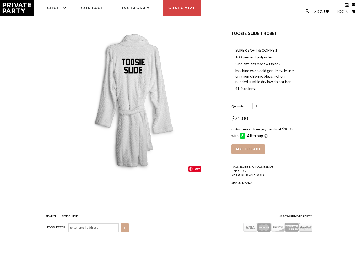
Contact (92, 8)
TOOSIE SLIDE (264, 166)
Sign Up (321, 11)
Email (246, 182)
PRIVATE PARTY (254, 174)
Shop (53, 8)
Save (197, 169)
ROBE (244, 166)
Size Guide (70, 216)
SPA (251, 166)
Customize (182, 8)
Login (342, 11)
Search (52, 216)
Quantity (237, 106)
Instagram (136, 8)
